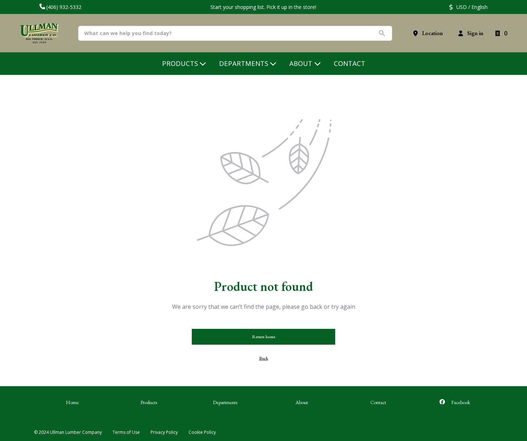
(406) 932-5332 (63, 7)
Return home (263, 337)
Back (263, 358)
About (301, 402)
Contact (378, 402)
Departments (225, 402)
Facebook (460, 402)
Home (72, 402)
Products (149, 402)
